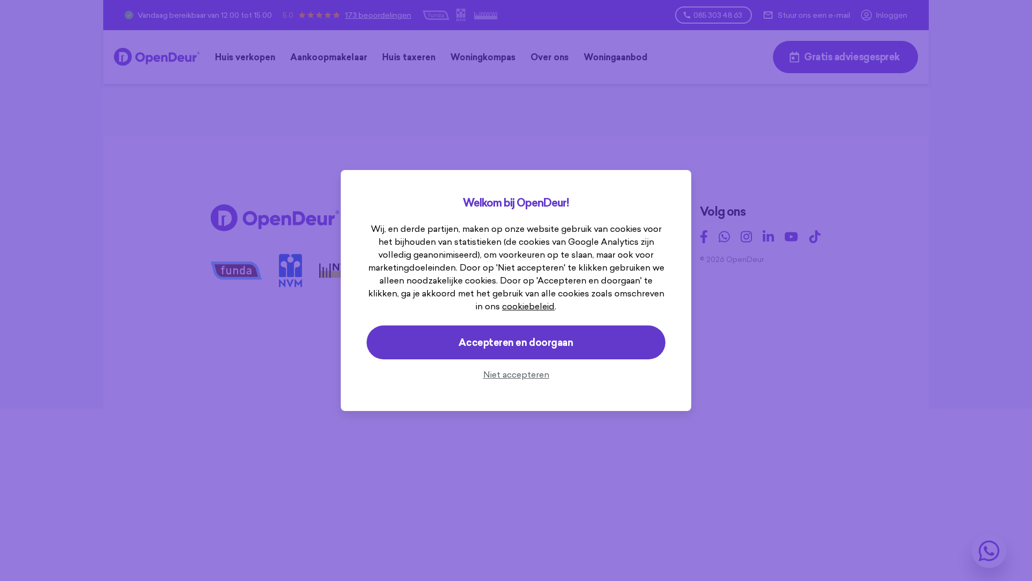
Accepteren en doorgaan (515, 342)
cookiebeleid (528, 306)
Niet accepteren (516, 374)
